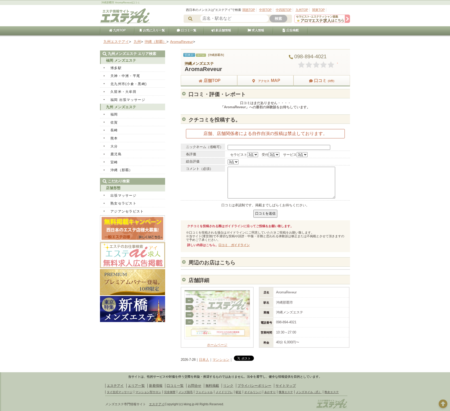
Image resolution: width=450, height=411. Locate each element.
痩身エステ (286, 392)
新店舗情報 (223, 30)
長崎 (114, 130)
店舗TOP (212, 80)
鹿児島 (116, 154)
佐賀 (114, 122)
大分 (114, 146)
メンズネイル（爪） (309, 392)
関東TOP (318, 10)
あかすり (270, 392)
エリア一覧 (136, 386)
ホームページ (217, 345)
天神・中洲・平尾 (125, 76)
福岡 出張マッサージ (127, 100)
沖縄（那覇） (121, 170)
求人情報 (257, 30)
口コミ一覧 (188, 30)
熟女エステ (331, 392)
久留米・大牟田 (123, 92)
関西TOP (248, 10)
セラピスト (238, 155)
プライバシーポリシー (254, 386)
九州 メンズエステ (121, 107)
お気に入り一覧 (153, 30)
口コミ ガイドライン (234, 245)
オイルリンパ (252, 392)
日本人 (204, 360)
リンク (228, 386)
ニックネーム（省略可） (204, 147)
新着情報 (155, 386)
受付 (265, 155)
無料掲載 (212, 386)
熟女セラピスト (123, 203)
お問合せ (194, 386)
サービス (290, 155)
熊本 (114, 138)
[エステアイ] (331, 408)
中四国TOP (283, 10)
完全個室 (170, 392)
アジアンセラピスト (127, 211)
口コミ (324, 80)
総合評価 (192, 161)
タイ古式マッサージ (120, 392)
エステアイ (115, 386)
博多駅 (116, 68)
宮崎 (114, 162)
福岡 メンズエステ (121, 60)
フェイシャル (204, 392)
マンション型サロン (148, 392)
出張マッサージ (123, 195)
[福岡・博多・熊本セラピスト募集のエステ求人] (322, 22)
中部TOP (265, 10)
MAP (269, 80)
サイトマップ (286, 386)
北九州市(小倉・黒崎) (128, 84)
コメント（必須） (199, 169)
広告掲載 (292, 30)
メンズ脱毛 (185, 392)
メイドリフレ (224, 392)
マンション (221, 360)
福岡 (114, 114)
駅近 (238, 392)
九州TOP (302, 10)
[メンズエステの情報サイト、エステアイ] (125, 23)
